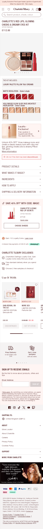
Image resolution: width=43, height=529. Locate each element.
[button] (5, 15)
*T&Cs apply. (6, 392)
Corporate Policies (24, 516)
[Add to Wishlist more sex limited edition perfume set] (36, 285)
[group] (10, 306)
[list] (21, 54)
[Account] (32, 9)
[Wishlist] (9, 9)
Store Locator (7, 429)
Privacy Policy (34, 399)
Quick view (24, 220)
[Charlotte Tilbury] (21, 9)
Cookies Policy (7, 446)
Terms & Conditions (9, 516)
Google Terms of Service (24, 523)
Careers (5, 437)
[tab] (14, 72)
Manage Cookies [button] (8, 518)
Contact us (29, 511)
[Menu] (3, 9)
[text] (11, 326)
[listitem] (21, 54)
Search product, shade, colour (20, 15)
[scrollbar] (21, 333)
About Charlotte (8, 433)
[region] (21, 216)
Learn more (29, 238)
